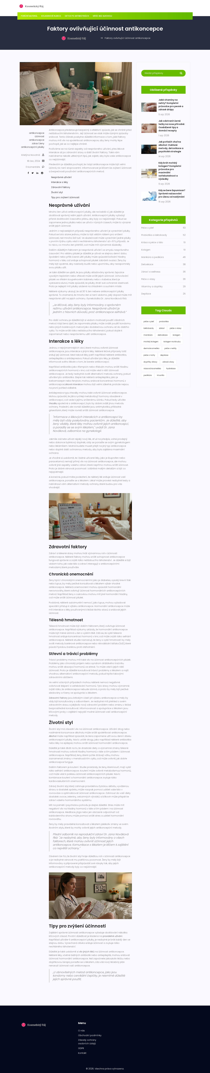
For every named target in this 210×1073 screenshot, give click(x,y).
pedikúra (148, 375)
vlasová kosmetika (152, 368)
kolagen (176, 335)
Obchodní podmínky (89, 1035)
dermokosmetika (151, 348)
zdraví (161, 328)
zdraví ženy (38, 143)
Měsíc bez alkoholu (102, 16)
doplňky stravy (150, 362)
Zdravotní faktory (60, 187)
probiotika (164, 321)
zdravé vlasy (168, 362)
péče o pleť (149, 321)
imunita (160, 375)
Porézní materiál (29, 16)
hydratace (171, 368)
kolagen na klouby (172, 341)
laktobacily (149, 328)
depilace (164, 355)
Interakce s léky (59, 182)
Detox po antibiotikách (77, 16)
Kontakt (82, 1053)
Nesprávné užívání (61, 177)
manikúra (148, 335)
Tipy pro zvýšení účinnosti (65, 197)
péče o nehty (170, 348)
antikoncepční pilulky (32, 147)
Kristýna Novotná (30, 155)
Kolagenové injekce (51, 16)
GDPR (81, 1048)
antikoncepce (36, 133)
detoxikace (163, 335)
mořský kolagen (151, 341)
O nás (81, 1030)
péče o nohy (149, 355)
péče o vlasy (175, 328)
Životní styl (57, 192)
